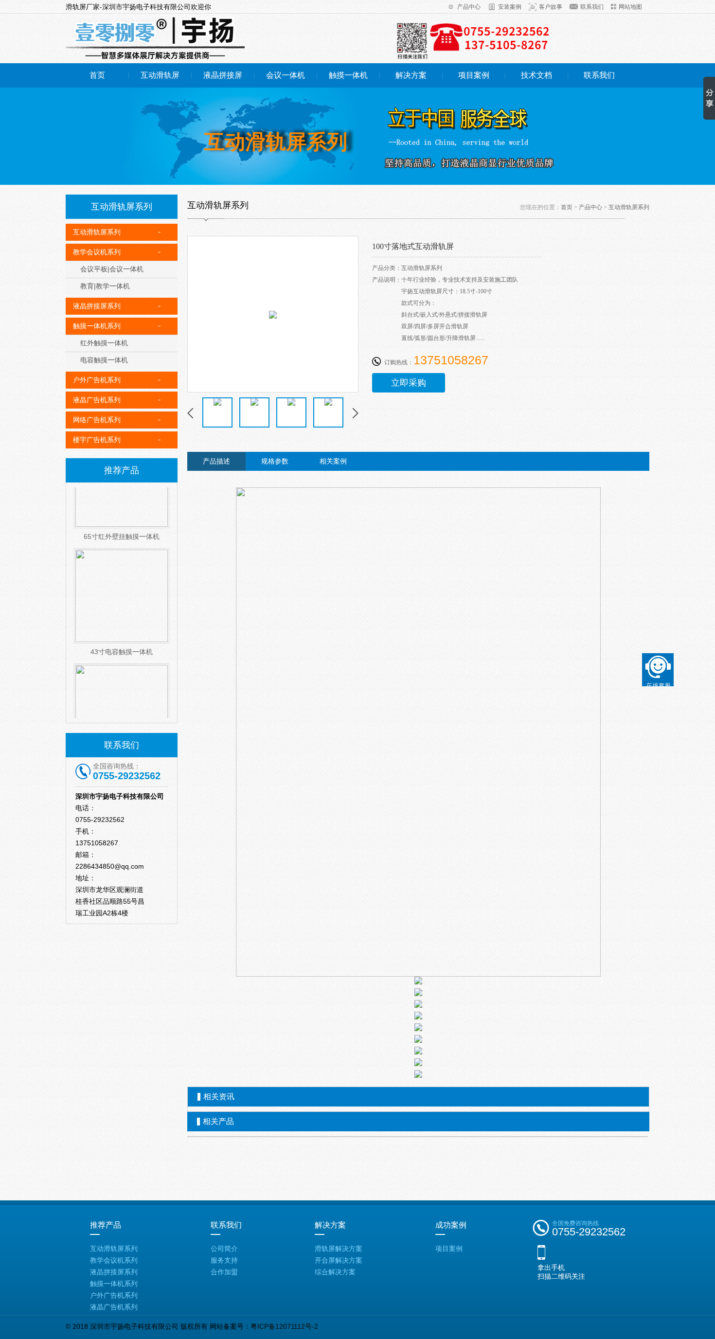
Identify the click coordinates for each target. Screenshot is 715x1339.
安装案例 (509, 6)
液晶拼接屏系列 (97, 306)
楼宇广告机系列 (97, 440)
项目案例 (473, 75)
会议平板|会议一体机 (111, 269)
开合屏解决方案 (338, 1260)
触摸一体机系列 (97, 326)
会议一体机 (285, 75)
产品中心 (469, 6)
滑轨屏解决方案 (338, 1248)
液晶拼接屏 (222, 75)
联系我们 (592, 6)
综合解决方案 (335, 1272)
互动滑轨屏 (160, 75)
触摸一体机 (348, 75)
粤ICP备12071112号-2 (284, 1326)
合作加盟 (224, 1272)
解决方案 (411, 75)
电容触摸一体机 (104, 360)
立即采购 (408, 383)
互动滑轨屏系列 (97, 232)
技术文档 (536, 75)
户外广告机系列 (97, 380)
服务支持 (224, 1260)
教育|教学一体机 (105, 286)
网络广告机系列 (97, 420)
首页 (97, 75)
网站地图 (630, 6)
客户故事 (550, 6)
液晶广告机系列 (97, 400)
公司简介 (224, 1248)
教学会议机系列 (97, 252)
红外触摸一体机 (104, 343)
